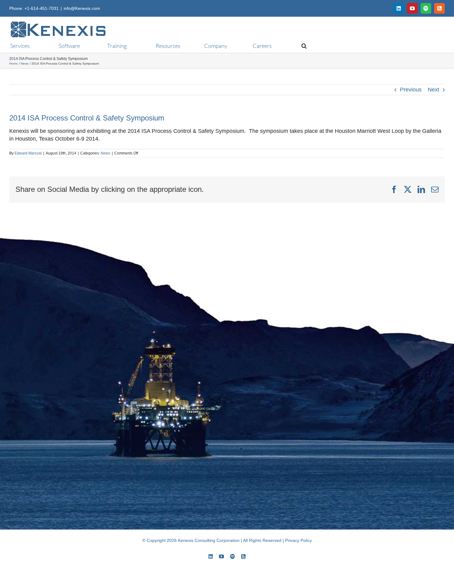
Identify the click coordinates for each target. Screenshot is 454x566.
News (105, 153)
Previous (411, 90)
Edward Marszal (28, 153)
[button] (301, 46)
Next (433, 90)
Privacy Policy (298, 540)
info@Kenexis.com (82, 8)
